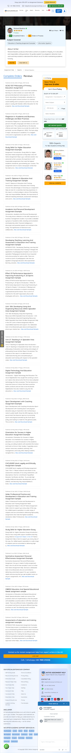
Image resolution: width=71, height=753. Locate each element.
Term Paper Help (9, 688)
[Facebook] (42, 700)
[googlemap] (62, 700)
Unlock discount (50, 2)
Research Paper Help (10, 681)
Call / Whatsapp (28, 660)
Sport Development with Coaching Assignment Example (18, 402)
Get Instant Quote (55, 125)
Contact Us (24, 685)
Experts (31, 10)
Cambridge (21, 738)
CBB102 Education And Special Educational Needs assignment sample (22, 590)
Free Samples (24, 703)
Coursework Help (9, 694)
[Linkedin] (52, 700)
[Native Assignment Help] (11, 11)
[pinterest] (55, 700)
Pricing (23, 700)
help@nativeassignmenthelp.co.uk (35, 6)
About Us (27, 11)
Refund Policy (24, 681)
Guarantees (24, 697)
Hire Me (12, 63)
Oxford (20, 731)
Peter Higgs (57, 176)
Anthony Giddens (59, 150)
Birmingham (7, 734)
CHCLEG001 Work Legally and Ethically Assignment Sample (20, 464)
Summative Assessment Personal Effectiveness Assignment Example (19, 557)
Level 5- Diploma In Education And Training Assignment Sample (18, 179)
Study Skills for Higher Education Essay (20, 530)
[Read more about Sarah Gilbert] (48, 167)
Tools (43, 10)
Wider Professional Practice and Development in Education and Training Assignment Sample (20, 496)
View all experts (55, 183)
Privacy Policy (24, 675)
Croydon (14, 738)
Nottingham (7, 738)
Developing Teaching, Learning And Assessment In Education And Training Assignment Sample (20, 242)
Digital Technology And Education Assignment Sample (18, 371)
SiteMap (23, 688)
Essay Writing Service (11, 700)
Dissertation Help (9, 697)
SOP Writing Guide (10, 672)
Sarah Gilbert (58, 163)
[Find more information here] (53, 726)
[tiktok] (59, 700)
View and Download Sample (20, 106)
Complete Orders (13, 75)
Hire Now (57, 158)
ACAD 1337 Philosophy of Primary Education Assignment (18, 87)
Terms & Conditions (26, 672)
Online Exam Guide (10, 678)
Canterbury (24, 734)
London (15, 731)
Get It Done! (55, 89)
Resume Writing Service (11, 675)
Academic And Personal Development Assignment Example (20, 210)
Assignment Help (9, 70)
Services (21, 10)
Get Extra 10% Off (57, 6)
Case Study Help (9, 685)
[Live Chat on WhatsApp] (6, 746)
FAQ (22, 691)
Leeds (30, 734)
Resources (37, 10)
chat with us (23, 63)
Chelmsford (14, 741)
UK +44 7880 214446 (49, 685)
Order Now (59, 11)
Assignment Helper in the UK (23, 537)
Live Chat (35, 656)
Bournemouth (16, 734)
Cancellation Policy (26, 678)
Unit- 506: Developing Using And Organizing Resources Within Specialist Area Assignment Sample (20, 308)
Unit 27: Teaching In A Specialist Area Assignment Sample (19, 341)
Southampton (7, 731)
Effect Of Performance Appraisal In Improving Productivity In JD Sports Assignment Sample (19, 275)
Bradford (31, 731)
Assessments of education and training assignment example (20, 621)
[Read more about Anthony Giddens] (48, 155)
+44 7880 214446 (15, 6)
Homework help (9, 691)
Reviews (48, 10)
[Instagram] (46, 700)
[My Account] (64, 11)
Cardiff (36, 734)
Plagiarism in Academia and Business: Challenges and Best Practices (20, 117)
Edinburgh (6, 741)
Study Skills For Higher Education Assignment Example (18, 148)
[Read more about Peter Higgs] (48, 179)
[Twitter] (49, 700)
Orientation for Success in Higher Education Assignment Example (18, 433)
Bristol (25, 731)
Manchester (29, 738)
